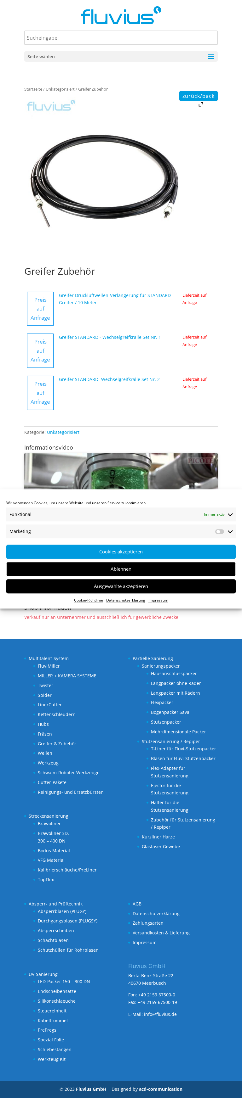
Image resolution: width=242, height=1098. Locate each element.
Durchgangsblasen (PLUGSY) (67, 921)
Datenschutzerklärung (125, 600)
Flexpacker (162, 702)
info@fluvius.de (160, 1014)
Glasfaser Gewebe (161, 846)
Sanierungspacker (161, 666)
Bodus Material (54, 851)
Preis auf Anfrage (40, 308)
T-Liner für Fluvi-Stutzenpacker (183, 749)
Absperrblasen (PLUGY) (62, 911)
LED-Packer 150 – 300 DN (64, 981)
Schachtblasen (53, 940)
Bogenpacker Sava (170, 712)
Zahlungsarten (148, 923)
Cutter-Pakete (52, 782)
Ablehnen (121, 569)
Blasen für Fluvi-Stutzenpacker (183, 758)
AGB (137, 904)
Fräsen (45, 734)
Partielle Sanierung (153, 658)
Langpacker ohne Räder (176, 683)
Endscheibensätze (57, 991)
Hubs (43, 724)
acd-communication (160, 1089)
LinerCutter (50, 705)
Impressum (158, 600)
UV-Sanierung (43, 974)
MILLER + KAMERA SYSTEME (67, 676)
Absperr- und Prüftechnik (56, 904)
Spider (45, 695)
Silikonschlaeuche (57, 1001)
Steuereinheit (52, 1011)
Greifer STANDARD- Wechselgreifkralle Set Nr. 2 (109, 379)
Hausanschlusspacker (174, 673)
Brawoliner (49, 823)
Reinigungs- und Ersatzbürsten (71, 792)
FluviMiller (49, 666)
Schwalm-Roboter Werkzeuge (69, 773)
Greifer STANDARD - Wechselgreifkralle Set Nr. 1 (110, 337)
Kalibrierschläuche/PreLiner (67, 870)
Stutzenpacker (166, 722)
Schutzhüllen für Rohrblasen (68, 950)
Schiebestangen (55, 1049)
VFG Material (51, 860)
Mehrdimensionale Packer (178, 732)
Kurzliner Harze (158, 837)
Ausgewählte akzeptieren (121, 586)
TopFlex (46, 879)
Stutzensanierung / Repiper (171, 741)
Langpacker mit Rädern (175, 693)
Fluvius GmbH (91, 1089)
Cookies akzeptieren (121, 551)
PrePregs (47, 1030)
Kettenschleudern (57, 714)
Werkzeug (48, 763)
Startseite (33, 89)
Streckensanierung (48, 816)
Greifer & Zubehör (57, 744)
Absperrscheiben (56, 930)
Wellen (45, 753)
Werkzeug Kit (52, 1059)
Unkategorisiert (60, 89)
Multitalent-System (49, 658)
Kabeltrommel (53, 1020)
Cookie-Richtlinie (88, 600)
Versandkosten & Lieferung (161, 933)
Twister (45, 685)
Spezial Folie (51, 1040)
